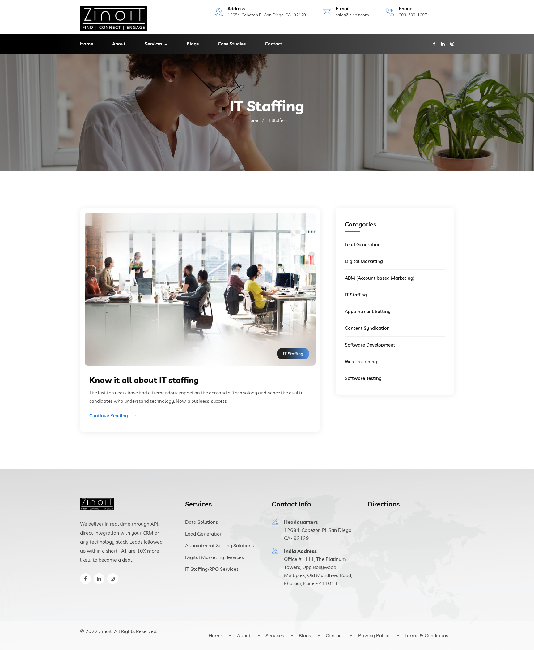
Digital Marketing (364, 261)
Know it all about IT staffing (144, 380)
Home (86, 44)
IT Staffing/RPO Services (212, 569)
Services (153, 44)
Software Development (370, 345)
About (118, 44)
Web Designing (361, 361)
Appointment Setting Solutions (219, 545)
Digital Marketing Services (214, 557)
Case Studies (232, 44)
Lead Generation (363, 245)
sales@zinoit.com (352, 15)
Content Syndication (367, 328)
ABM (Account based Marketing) (380, 278)
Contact (273, 44)
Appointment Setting (368, 311)
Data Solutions (201, 522)
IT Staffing (356, 295)
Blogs (193, 44)
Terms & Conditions (426, 635)
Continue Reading (108, 416)
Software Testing (363, 378)
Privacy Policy (374, 635)
